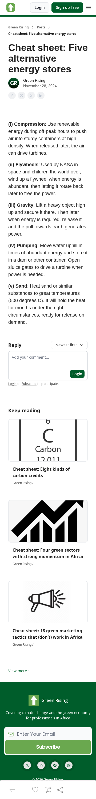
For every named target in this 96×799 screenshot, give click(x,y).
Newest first (66, 344)
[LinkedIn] (41, 765)
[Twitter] (27, 765)
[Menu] (88, 7)
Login (40, 7)
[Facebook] (55, 765)
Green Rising (18, 27)
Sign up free (67, 7)
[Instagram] (69, 765)
